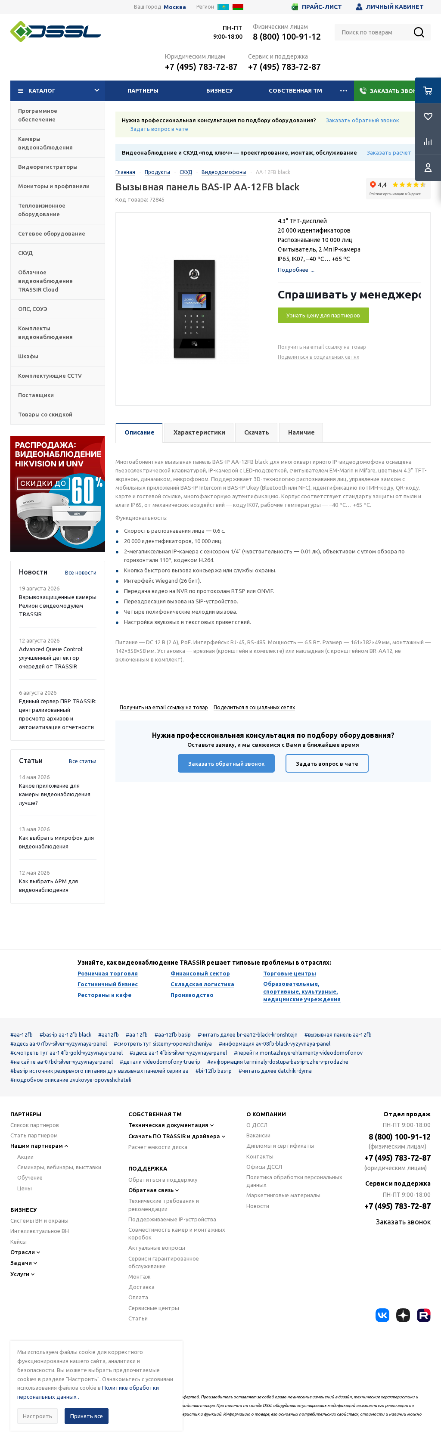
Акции (25, 1157)
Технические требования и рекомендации (163, 1204)
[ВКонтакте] (382, 1315)
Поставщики (36, 395)
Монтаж (139, 1276)
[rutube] (424, 1315)
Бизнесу (219, 90)
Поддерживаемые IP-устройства (172, 1219)
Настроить (37, 1416)
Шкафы (28, 356)
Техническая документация (168, 1125)
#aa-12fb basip (173, 1034)
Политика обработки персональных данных (294, 1181)
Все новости (80, 572)
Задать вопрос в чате (159, 129)
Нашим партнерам (36, 1146)
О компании (266, 1114)
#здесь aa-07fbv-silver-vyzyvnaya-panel (58, 1044)
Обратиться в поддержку (162, 1180)
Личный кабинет (395, 6)
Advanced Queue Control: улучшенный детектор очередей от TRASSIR (51, 657)
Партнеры (142, 90)
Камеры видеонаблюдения (45, 143)
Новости (257, 1206)
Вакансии (258, 1135)
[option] (57, 494)
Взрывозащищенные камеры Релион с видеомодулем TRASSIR (57, 605)
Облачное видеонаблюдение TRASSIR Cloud (45, 280)
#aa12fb (108, 1034)
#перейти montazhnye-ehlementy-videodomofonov (298, 1053)
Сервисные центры (153, 1308)
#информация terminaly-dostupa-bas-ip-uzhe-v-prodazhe (277, 1062)
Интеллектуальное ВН (39, 1231)
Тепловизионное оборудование (41, 209)
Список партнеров (34, 1125)
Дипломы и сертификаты (280, 1146)
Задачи (21, 1263)
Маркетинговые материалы (283, 1195)
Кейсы (18, 1242)
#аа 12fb (137, 1034)
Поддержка (147, 1168)
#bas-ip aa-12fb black (65, 1034)
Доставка (141, 1287)
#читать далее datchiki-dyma (275, 1071)
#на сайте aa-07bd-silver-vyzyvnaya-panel (61, 1062)
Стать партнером (34, 1135)
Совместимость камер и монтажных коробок (176, 1233)
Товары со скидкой (45, 414)
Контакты (259, 1156)
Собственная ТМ (295, 90)
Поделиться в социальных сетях (318, 357)
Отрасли (22, 1252)
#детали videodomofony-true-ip (160, 1062)
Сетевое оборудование (51, 233)
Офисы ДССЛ (264, 1167)
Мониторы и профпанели (54, 186)
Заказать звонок (397, 91)
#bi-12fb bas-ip (214, 1071)
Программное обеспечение (37, 115)
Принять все (86, 1416)
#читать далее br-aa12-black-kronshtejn (248, 1034)
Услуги (19, 1274)
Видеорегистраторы (48, 167)
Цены (24, 1188)
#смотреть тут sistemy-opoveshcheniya (163, 1044)
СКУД (25, 253)
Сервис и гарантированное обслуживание (163, 1262)
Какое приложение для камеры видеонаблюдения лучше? (54, 794)
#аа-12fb (21, 1034)
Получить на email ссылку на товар (322, 347)
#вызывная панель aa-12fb (338, 1034)
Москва (175, 7)
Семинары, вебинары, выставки (59, 1167)
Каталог (42, 90)
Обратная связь (151, 1190)
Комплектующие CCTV (50, 376)
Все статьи (82, 761)
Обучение (30, 1177)
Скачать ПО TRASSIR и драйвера (174, 1136)
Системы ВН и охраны (39, 1220)
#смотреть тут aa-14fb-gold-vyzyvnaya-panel (66, 1053)
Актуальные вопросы (156, 1248)
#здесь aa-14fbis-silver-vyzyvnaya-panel (178, 1053)
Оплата (138, 1297)
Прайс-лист (322, 6)
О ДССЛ (256, 1125)
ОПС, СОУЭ (32, 309)
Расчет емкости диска (157, 1147)
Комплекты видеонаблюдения (45, 332)
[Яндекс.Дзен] (403, 1315)
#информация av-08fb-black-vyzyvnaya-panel (274, 1044)
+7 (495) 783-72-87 (201, 66)
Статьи (138, 1318)
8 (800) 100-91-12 (287, 36)
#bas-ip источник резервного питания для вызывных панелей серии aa (99, 1071)
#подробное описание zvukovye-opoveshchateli (70, 1080)
